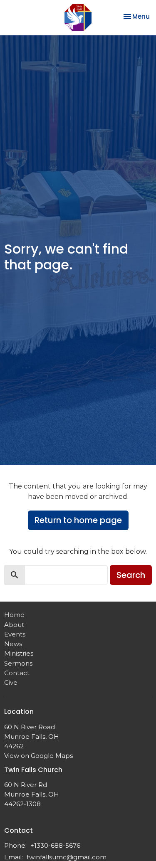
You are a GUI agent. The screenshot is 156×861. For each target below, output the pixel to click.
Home (14, 615)
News (13, 644)
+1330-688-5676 (55, 845)
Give (10, 682)
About (14, 625)
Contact (17, 673)
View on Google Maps (38, 756)
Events (14, 634)
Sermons (18, 663)
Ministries (18, 653)
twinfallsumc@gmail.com (66, 857)
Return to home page (78, 520)
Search (130, 575)
